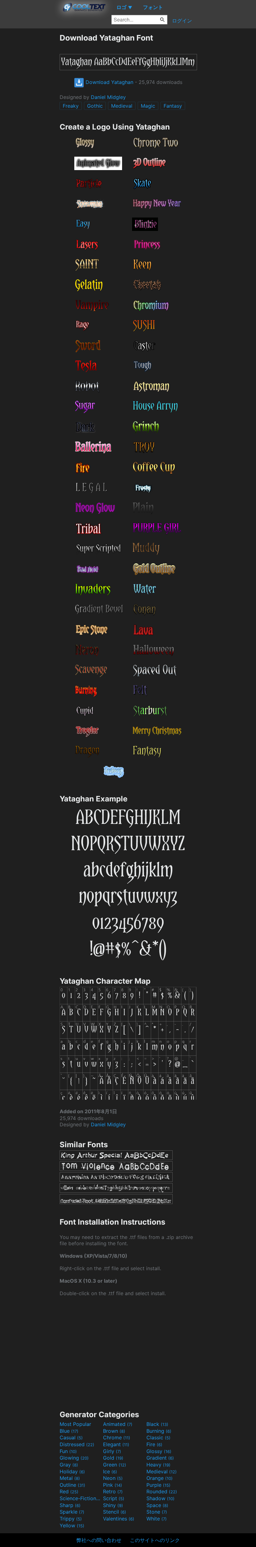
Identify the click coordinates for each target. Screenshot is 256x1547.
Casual (71, 1437)
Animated (117, 1424)
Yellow (72, 1525)
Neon (113, 1478)
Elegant (116, 1444)
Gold (113, 1458)
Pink (112, 1485)
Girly (112, 1451)
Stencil (114, 1512)
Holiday (72, 1471)
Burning (158, 1431)
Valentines (118, 1518)
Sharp (70, 1505)
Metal (70, 1478)
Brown (114, 1431)
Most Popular (75, 1424)
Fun (68, 1451)
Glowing (74, 1458)
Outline (72, 1485)
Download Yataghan (108, 82)
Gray (69, 1464)
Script (113, 1498)
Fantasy (173, 106)
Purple (158, 1485)
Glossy (158, 1451)
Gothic (95, 106)
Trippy (71, 1518)
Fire (154, 1444)
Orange (159, 1478)
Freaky (71, 106)
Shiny (113, 1505)
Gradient (160, 1458)
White (156, 1518)
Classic (158, 1437)
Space (157, 1505)
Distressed (77, 1444)
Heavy (158, 1464)
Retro (113, 1491)
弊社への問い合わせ (98, 1540)
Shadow (160, 1498)
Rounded (161, 1491)
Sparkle (72, 1512)
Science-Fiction (80, 1498)
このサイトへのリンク (155, 1540)
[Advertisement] (30, 126)
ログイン (182, 20)
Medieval (121, 106)
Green (114, 1464)
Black (157, 1424)
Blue (69, 1431)
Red (69, 1491)
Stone (156, 1512)
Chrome (116, 1437)
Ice (110, 1471)
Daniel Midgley (108, 97)
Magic (148, 106)
